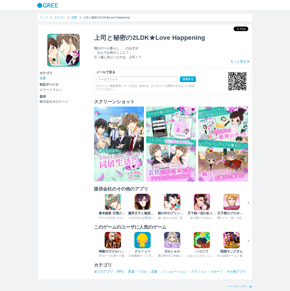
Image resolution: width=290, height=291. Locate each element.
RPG (120, 271)
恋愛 (74, 17)
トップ (44, 17)
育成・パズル (137, 271)
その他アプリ (236, 271)
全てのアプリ (103, 271)
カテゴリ (59, 17)
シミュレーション (174, 271)
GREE (48, 5)
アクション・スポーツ (207, 271)
